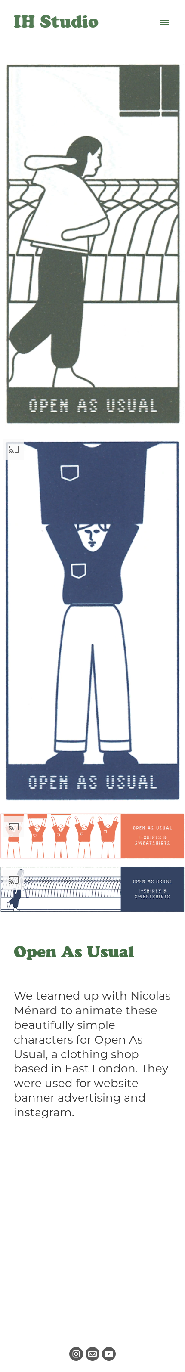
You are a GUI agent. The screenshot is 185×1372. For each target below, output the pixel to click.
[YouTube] (109, 1354)
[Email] (92, 1354)
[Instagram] (76, 1354)
